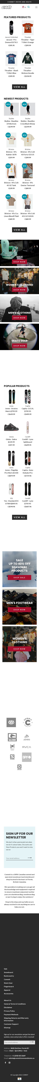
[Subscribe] (29, 858)
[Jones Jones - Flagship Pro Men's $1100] (11, 458)
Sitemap (7, 1028)
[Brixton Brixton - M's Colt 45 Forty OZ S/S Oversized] (27, 140)
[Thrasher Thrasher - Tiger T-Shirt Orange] (27, 28)
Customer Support (11, 1024)
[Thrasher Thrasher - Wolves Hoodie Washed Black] (27, 59)
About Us (7, 1000)
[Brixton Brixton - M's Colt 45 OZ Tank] (11, 171)
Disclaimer (8, 1007)
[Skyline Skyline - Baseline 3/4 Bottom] (11, 109)
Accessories (8, 994)
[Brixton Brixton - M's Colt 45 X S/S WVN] (27, 202)
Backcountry (9, 976)
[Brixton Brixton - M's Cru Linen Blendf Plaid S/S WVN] (11, 202)
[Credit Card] (19, 1079)
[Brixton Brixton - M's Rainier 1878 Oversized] (11, 140)
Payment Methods (11, 1014)
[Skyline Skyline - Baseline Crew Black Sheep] (27, 109)
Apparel (7, 990)
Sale (5, 969)
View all (19, 87)
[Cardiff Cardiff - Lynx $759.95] (27, 489)
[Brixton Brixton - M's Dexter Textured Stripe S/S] (27, 171)
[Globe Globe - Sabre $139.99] (11, 428)
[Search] (29, 7)
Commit (7, 979)
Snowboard (8, 972)
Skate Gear (8, 983)
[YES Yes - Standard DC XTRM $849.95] (11, 489)
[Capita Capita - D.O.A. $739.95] (27, 397)
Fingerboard (9, 986)
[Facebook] (5, 1063)
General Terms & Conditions (15, 1004)
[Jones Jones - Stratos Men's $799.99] (11, 397)
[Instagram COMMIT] (9, 1063)
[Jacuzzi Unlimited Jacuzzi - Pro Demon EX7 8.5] (11, 28)
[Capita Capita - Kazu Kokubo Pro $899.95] (27, 458)
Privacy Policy (9, 1011)
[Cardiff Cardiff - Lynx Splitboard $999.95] (27, 428)
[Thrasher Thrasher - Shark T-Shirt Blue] (11, 59)
